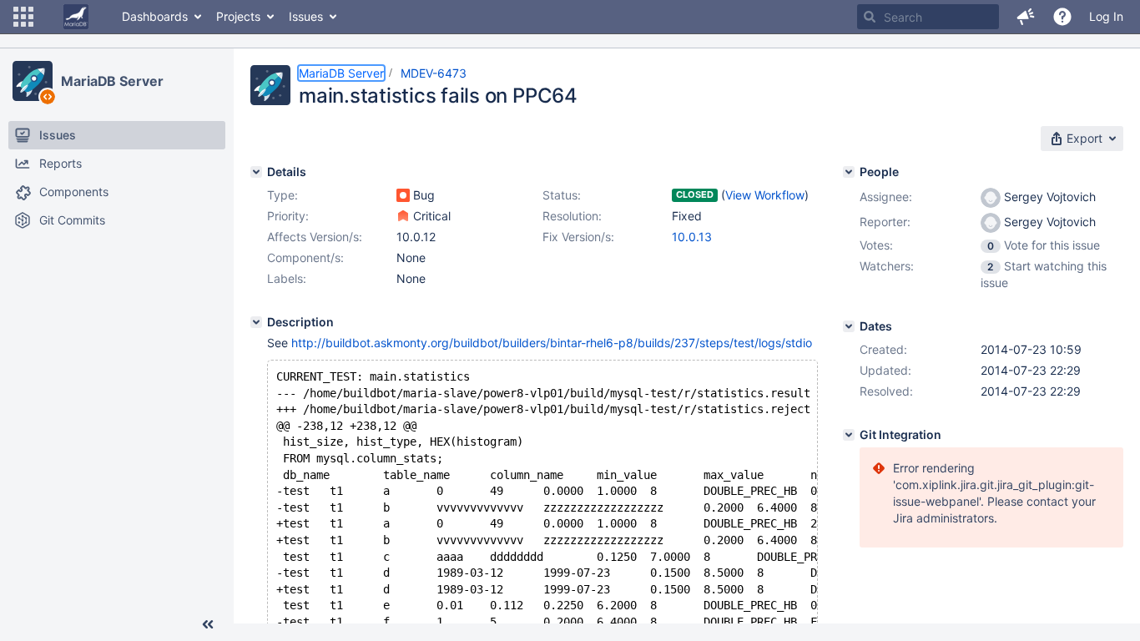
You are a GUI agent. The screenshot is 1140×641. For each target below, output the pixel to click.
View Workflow (765, 195)
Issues (306, 16)
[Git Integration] (849, 435)
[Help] (1062, 16)
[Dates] (849, 326)
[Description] (256, 322)
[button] (23, 16)
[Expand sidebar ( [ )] (207, 624)
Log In (1106, 16)
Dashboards (155, 16)
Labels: (286, 278)
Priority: (288, 216)
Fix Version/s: (578, 237)
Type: (282, 195)
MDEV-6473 (434, 73)
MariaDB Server (112, 81)
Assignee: (886, 196)
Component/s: (305, 257)
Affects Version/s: (314, 237)
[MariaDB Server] (33, 81)
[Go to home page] (76, 16)
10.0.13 (692, 237)
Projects (238, 16)
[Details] (256, 172)
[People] (849, 172)
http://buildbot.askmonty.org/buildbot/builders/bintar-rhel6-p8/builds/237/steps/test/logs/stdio (551, 343)
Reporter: (885, 222)
